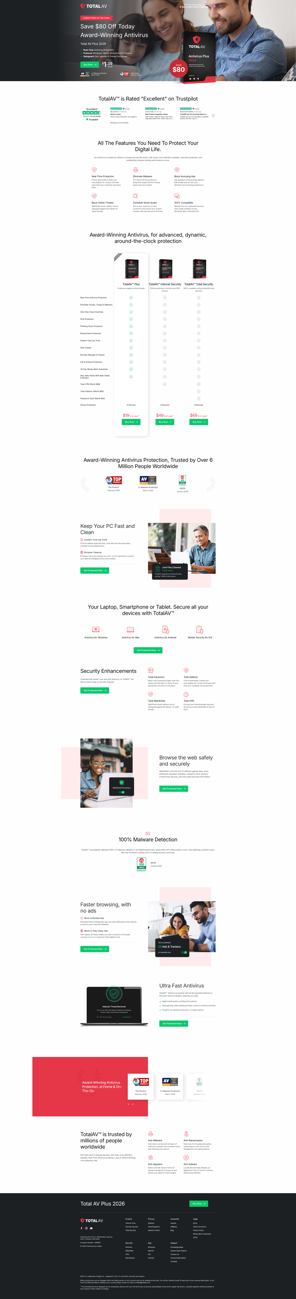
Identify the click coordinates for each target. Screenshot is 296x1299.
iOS (149, 1254)
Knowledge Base (177, 1247)
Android (151, 1258)
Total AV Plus (130, 1223)
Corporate (175, 1219)
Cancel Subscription (178, 1258)
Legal (195, 1219)
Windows (151, 1247)
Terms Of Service (199, 1227)
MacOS (151, 1251)
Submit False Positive (179, 1251)
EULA (195, 1223)
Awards (173, 1223)
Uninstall (174, 1261)
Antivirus (128, 1247)
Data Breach (130, 1258)
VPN (127, 1254)
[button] (89, 65)
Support (174, 1243)
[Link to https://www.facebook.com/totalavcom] (81, 1228)
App (149, 1243)
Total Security (130, 1230)
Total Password (154, 1227)
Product (128, 1219)
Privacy (151, 1219)
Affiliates (174, 1227)
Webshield (129, 1251)
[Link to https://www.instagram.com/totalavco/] (86, 1228)
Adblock (151, 1223)
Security (129, 1243)
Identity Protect (154, 1230)
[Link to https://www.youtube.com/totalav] (91, 1228)
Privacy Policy (198, 1230)
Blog (172, 1230)
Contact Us (175, 1254)
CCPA (195, 1237)
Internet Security (131, 1227)
